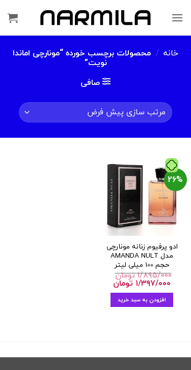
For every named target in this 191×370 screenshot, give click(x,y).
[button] (177, 17)
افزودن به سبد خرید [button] (142, 299)
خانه (170, 53)
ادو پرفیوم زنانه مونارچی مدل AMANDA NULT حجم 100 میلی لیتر (142, 255)
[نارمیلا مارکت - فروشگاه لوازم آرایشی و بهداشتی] (96, 17)
